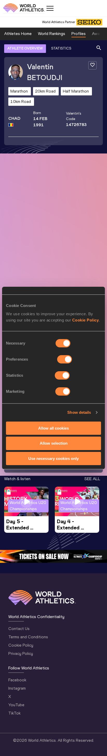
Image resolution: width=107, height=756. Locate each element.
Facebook (17, 679)
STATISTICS (61, 48)
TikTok (14, 713)
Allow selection (54, 443)
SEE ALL (92, 478)
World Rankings (51, 33)
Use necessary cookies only (53, 458)
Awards (98, 33)
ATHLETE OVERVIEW (25, 48)
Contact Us (19, 628)
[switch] (64, 359)
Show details (79, 412)
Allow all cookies (53, 428)
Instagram (17, 688)
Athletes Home (18, 33)
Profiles (78, 33)
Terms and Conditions (28, 636)
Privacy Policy (20, 653)
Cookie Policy (85, 320)
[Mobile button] (50, 8)
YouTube (16, 704)
